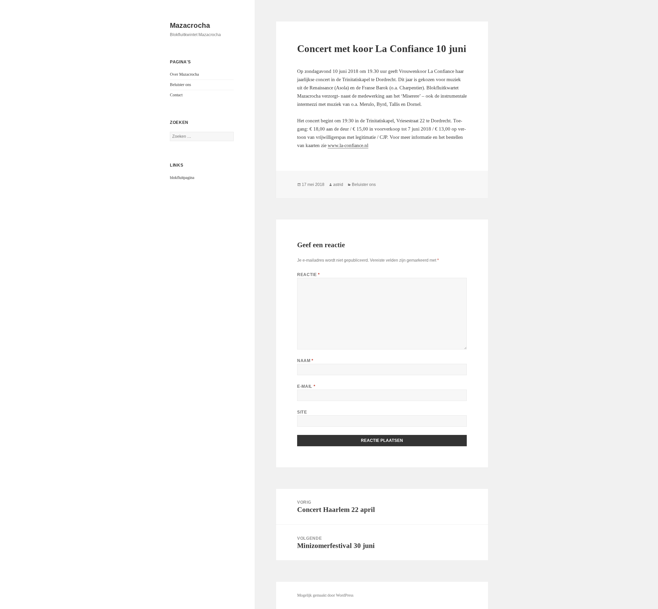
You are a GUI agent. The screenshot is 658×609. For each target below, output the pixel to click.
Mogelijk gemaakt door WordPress (325, 595)
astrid (338, 184)
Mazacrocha (190, 25)
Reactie (308, 274)
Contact (176, 95)
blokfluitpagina (182, 177)
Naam (305, 360)
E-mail (306, 386)
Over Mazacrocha (184, 74)
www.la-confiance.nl (348, 145)
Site (302, 412)
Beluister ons (180, 84)
